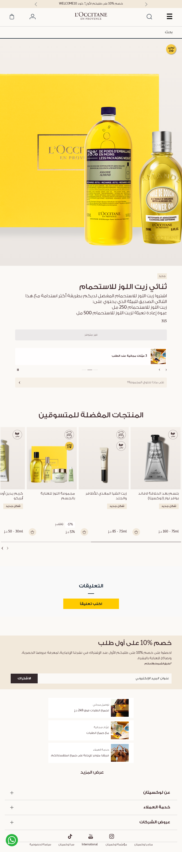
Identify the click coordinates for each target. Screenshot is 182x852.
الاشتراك (24, 678)
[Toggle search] (149, 17)
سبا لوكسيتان (66, 844)
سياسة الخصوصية (40, 844)
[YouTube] (90, 836)
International (90, 844)
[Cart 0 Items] (12, 17)
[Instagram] (111, 836)
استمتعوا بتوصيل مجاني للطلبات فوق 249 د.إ (91, 3)
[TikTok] (70, 836)
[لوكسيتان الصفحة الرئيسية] (91, 16)
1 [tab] (136, 541)
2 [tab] (46, 541)
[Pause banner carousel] (18, 369)
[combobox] (91, 32)
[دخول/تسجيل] (33, 17)
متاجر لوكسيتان (143, 844)
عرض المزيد (92, 772)
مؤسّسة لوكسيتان (116, 844)
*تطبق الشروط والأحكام (158, 663)
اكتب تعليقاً (91, 604)
